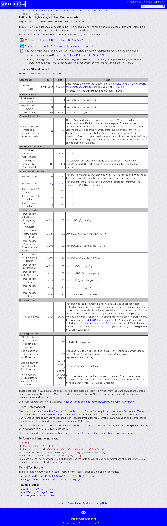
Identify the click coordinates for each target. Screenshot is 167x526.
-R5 (51, 183)
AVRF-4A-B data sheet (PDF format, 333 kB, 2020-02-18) (54, 40)
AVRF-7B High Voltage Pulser (39, 495)
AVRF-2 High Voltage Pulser (38, 492)
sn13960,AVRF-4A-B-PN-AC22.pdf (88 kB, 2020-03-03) (51, 479)
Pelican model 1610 (99, 323)
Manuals (42, 22)
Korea (120, 411)
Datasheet (32, 22)
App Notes (159, 1)
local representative (63, 414)
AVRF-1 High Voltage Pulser (38, 489)
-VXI (50, 131)
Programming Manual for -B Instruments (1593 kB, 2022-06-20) (62, 59)
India (105, 411)
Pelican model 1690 (86, 320)
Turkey (26, 414)
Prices (50, 22)
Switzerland (130, 411)
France (88, 411)
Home (60, 503)
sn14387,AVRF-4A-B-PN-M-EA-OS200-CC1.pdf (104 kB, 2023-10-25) (58, 476)
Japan (112, 411)
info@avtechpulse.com (83, 518)
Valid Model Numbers (64, 22)
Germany (97, 411)
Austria (37, 411)
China (45, 411)
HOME (21, 11)
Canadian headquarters (83, 425)
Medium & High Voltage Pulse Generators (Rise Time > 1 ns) (85, 11)
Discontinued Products (139, 1)
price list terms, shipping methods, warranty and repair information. (99, 401)
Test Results (80, 22)
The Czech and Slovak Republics (66, 411)
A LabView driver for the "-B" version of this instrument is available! (60, 46)
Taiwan (140, 411)
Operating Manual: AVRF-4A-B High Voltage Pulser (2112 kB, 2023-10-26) (67, 55)
